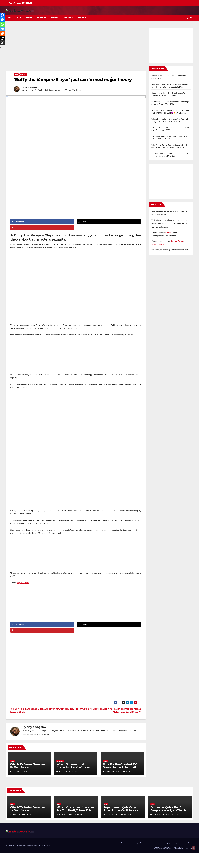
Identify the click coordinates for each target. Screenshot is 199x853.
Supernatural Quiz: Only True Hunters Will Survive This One (121, 810)
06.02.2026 (16, 814)
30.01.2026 (157, 814)
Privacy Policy (178, 848)
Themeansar (45, 845)
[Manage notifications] (193, 848)
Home (18, 18)
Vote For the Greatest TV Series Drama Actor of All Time (120, 767)
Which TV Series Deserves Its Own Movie (27, 766)
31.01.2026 (110, 814)
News (29, 18)
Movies (55, 18)
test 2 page (189, 848)
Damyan (27, 771)
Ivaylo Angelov (31, 87)
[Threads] (2, 38)
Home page (167, 843)
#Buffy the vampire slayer (54, 90)
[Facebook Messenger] (2, 19)
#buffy (40, 90)
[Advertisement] (76, 49)
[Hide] (1, 47)
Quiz (58, 804)
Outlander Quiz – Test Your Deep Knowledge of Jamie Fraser (168, 810)
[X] (2, 42)
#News (68, 90)
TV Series (41, 18)
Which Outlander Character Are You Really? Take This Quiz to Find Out (75, 810)
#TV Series (76, 90)
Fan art (82, 18)
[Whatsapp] (2, 24)
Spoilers (68, 18)
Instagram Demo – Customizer (183, 843)
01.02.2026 (63, 814)
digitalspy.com (23, 583)
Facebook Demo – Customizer (150, 843)
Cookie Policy (133, 843)
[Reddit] (2, 33)
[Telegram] (2, 29)
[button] (187, 18)
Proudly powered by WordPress (16, 845)
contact (168, 232)
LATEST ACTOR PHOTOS (162, 848)
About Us (123, 843)
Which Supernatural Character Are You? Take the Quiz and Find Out (73, 767)
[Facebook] (2, 15)
